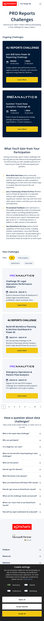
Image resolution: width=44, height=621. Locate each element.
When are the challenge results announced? (20, 496)
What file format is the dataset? (15, 476)
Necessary (16, 585)
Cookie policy (27, 579)
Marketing (33, 591)
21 (35, 407)
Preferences (16, 591)
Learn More (22, 80)
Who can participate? (11, 440)
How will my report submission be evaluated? (20, 512)
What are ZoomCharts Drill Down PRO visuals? (20, 482)
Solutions (6, 563)
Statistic (32, 585)
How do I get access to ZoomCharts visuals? (19, 489)
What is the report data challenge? (16, 433)
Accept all (22, 614)
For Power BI (25, 4)
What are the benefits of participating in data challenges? (20, 454)
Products (6, 550)
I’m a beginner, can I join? (12, 447)
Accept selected (22, 607)
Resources (7, 556)
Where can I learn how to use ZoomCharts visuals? (19, 503)
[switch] (26, 585)
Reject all (22, 600)
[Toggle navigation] (40, 3)
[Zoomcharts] (10, 4)
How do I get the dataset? (12, 469)
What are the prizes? (10, 463)
